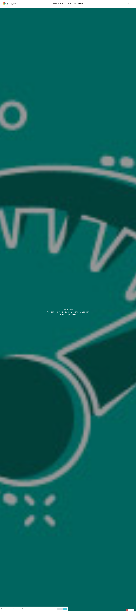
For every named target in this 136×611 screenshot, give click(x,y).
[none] (130, 610)
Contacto (80, 3)
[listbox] (130, 610)
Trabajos (62, 3)
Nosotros (69, 3)
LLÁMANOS (129, 3)
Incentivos (71, 309)
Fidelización (65, 309)
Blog (75, 3)
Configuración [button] (60, 608)
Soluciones (55, 3)
